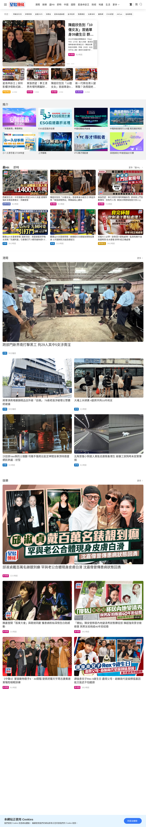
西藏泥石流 (17, 14)
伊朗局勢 (28, 14)
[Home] (17, 4)
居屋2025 (38, 14)
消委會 (48, 14)
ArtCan (119, 14)
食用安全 (102, 243)
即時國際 (6, 92)
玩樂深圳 (91, 14)
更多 (139, 258)
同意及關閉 (132, 821)
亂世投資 (71, 14)
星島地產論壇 (59, 14)
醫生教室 (55, 92)
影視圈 (53, 204)
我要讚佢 (81, 14)
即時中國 (30, 92)
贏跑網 (100, 14)
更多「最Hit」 (135, 167)
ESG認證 (110, 14)
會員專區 (128, 14)
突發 (5, 243)
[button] (95, 44)
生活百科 (72, 54)
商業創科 (79, 92)
